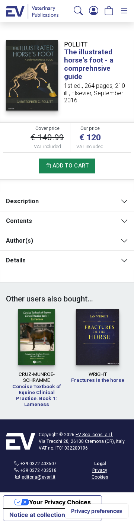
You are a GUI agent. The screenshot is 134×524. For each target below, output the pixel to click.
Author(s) (19, 240)
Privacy (99, 470)
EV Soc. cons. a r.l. (94, 434)
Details (16, 260)
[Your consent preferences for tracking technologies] (96, 511)
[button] (78, 11)
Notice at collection (37, 514)
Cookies (100, 477)
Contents (19, 220)
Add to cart (70, 166)
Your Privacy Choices (60, 502)
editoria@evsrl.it (38, 477)
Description (22, 201)
